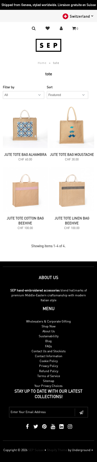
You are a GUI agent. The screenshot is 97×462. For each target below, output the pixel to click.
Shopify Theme (57, 450)
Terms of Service (48, 376)
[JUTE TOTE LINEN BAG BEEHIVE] (71, 190)
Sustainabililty (48, 336)
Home (42, 63)
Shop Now (49, 326)
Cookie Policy (49, 361)
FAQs (48, 346)
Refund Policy (48, 371)
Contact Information (48, 356)
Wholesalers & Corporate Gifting (48, 321)
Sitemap (48, 381)
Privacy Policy (48, 366)
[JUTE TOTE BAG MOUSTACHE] (71, 126)
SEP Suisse (36, 450)
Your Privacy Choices (48, 386)
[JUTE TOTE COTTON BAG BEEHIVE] (25, 190)
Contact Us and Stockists (49, 351)
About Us (48, 331)
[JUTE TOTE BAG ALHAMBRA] (25, 126)
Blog (48, 341)
